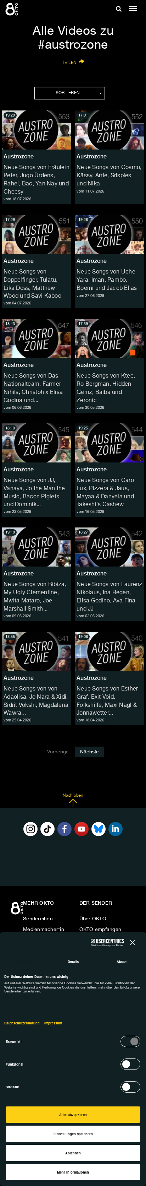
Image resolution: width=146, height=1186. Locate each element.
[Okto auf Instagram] (30, 829)
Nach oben (73, 796)
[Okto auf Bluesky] (98, 829)
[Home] (18, 911)
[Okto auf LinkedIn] (115, 829)
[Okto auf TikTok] (47, 829)
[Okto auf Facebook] (64, 829)
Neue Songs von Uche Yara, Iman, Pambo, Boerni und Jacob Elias (107, 280)
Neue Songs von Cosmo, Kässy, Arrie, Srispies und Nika (109, 176)
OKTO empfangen (100, 929)
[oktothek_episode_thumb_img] (36, 130)
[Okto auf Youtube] (81, 829)
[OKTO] (12, 9)
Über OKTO (92, 918)
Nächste (89, 751)
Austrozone (19, 156)
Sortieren (68, 93)
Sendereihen (38, 918)
